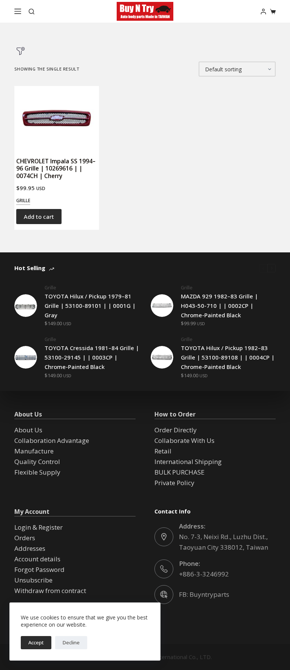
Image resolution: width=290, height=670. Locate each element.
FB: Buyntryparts (204, 594)
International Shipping (188, 461)
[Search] (31, 11)
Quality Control (37, 461)
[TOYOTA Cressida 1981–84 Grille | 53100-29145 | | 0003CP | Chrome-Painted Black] (25, 357)
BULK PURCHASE (179, 472)
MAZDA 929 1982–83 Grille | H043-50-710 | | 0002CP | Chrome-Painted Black (219, 305)
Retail (162, 451)
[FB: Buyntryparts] (163, 594)
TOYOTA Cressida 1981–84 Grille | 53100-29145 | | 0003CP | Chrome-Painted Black (92, 357)
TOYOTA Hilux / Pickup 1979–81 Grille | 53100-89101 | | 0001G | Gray (90, 305)
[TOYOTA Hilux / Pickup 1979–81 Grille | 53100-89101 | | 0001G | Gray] (25, 305)
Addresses (29, 548)
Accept (36, 642)
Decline (71, 642)
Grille (23, 200)
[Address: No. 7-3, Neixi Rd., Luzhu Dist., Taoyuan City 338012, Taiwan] (163, 536)
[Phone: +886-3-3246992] (163, 568)
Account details (37, 559)
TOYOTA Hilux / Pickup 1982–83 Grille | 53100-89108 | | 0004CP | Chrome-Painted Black (228, 357)
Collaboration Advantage (51, 440)
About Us (28, 430)
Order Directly (175, 430)
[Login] (263, 11)
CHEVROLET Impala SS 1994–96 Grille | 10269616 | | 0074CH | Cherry (56, 168)
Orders (24, 537)
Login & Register (38, 527)
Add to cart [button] (39, 216)
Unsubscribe (33, 580)
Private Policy (174, 482)
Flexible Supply (37, 472)
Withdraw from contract (50, 590)
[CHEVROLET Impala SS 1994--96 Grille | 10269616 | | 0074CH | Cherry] (56, 118)
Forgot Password (39, 569)
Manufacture (34, 451)
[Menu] (17, 11)
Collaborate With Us (184, 440)
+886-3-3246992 (204, 574)
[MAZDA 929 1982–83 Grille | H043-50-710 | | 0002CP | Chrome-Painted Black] (162, 305)
